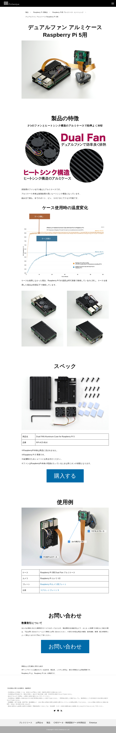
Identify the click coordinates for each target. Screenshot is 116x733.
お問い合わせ (65, 647)
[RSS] (61, 711)
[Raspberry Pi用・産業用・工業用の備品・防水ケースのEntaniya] (11, 3)
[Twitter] (55, 711)
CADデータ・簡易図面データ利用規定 (70, 723)
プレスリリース (25, 723)
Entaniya (93, 723)
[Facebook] (58, 711)
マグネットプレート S (49, 590)
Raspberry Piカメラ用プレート (53, 584)
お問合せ (39, 723)
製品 (48, 723)
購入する (65, 476)
